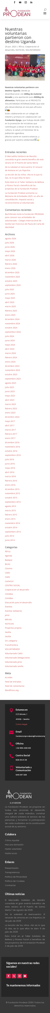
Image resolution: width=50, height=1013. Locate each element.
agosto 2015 (10, 506)
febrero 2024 (11, 357)
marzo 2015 (10, 510)
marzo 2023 (10, 404)
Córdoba (9, 594)
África (21, 46)
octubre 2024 (11, 327)
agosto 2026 (10, 238)
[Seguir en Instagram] (25, 2)
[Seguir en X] (14, 976)
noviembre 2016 (12, 446)
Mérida (8, 619)
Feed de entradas (13, 681)
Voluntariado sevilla (14, 666)
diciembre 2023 (12, 366)
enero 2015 (10, 519)
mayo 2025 (10, 298)
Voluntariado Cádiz (14, 653)
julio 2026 (9, 242)
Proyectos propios (13, 628)
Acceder (8, 677)
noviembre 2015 (12, 493)
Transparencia (12, 872)
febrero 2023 (11, 408)
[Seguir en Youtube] (20, 2)
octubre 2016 (11, 451)
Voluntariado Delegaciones (17, 657)
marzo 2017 (10, 429)
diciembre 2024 (12, 319)
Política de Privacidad (16, 876)
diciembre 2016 (12, 442)
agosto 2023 (10, 383)
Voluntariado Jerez (13, 662)
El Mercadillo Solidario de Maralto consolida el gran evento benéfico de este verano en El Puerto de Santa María (24, 159)
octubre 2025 (11, 281)
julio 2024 (9, 336)
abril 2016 (9, 472)
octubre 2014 (11, 527)
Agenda (8, 555)
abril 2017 (9, 425)
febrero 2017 (11, 434)
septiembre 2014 (13, 531)
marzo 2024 (10, 353)
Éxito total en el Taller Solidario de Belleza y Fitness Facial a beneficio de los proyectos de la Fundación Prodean (24, 185)
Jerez (7, 615)
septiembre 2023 (13, 378)
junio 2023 (10, 391)
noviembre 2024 (12, 323)
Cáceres (8, 568)
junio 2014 (10, 540)
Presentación (11, 868)
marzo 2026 (10, 259)
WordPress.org (12, 690)
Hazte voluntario (13, 848)
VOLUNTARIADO (33, 50)
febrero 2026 (11, 264)
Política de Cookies (15, 881)
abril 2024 (9, 349)
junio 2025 (10, 293)
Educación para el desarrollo (18, 602)
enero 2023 (10, 412)
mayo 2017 (10, 421)
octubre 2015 (11, 497)
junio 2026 (10, 247)
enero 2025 (10, 315)
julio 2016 (9, 459)
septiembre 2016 (13, 455)
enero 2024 (10, 361)
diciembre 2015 (12, 489)
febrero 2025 (11, 310)
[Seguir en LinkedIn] (31, 2)
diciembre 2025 (12, 272)
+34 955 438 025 (23, 748)
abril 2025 (9, 302)
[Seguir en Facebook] (14, 2)
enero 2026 (10, 268)
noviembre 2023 (12, 370)
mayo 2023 (10, 395)
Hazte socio (11, 853)
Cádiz (7, 572)
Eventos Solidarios (13, 611)
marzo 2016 (10, 476)
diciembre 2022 (12, 417)
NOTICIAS (20, 50)
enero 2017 (10, 438)
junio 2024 (10, 340)
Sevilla (8, 632)
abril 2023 (9, 400)
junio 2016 (10, 463)
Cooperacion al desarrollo (17, 589)
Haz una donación (14, 844)
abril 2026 (9, 255)
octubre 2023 (11, 374)
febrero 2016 (11, 480)
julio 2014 (9, 536)
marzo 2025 (10, 306)
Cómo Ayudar (12, 840)
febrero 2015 (11, 514)
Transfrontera (11, 645)
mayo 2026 (10, 251)
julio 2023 (9, 387)
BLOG (7, 564)
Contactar (10, 885)
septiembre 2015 (13, 502)
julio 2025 (9, 289)
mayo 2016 (10, 468)
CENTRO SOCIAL (12, 585)
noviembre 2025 (12, 276)
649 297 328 (21, 774)
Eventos (8, 606)
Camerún (9, 581)
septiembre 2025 (13, 285)
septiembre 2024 (13, 332)
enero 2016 (10, 485)
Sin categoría (11, 640)
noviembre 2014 (12, 523)
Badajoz (8, 560)
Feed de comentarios (14, 686)
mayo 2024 (10, 344)
